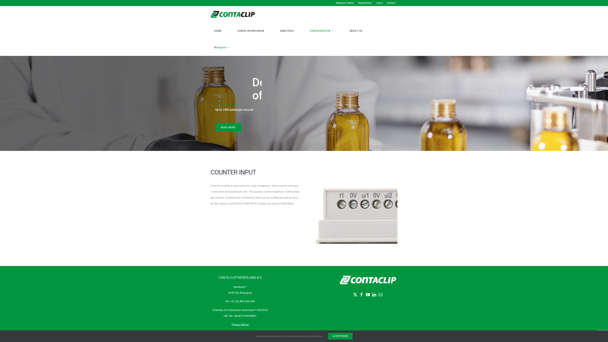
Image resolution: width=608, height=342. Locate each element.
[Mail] (381, 295)
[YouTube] (368, 295)
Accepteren (340, 336)
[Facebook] (362, 295)
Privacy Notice (240, 324)
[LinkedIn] (374, 295)
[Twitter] (355, 295)
